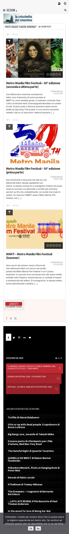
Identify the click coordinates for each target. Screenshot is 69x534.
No (38, 528)
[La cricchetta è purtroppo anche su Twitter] (11, 318)
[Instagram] (15, 318)
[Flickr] (24, 337)
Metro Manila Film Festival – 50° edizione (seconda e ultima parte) (33, 85)
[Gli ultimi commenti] (30, 337)
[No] (64, 523)
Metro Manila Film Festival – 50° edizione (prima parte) (33, 170)
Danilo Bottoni (57, 91)
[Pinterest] (19, 337)
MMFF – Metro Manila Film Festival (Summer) (29, 256)
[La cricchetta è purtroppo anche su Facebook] (6, 318)
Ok (30, 528)
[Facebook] (8, 337)
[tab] (8, 338)
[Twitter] (14, 337)
